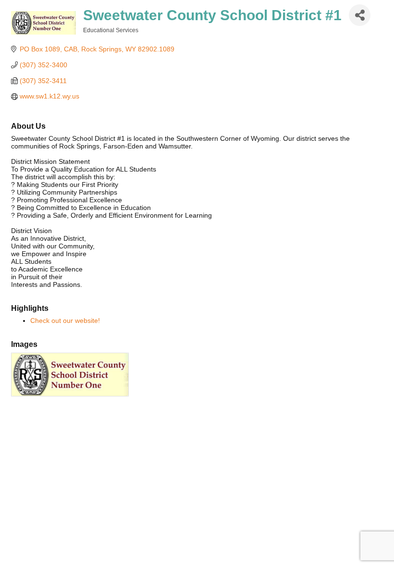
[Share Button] (359, 15)
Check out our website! (65, 320)
